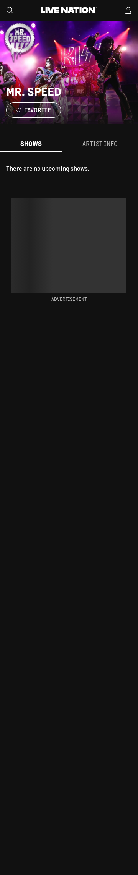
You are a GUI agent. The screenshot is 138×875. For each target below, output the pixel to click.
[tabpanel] (69, 168)
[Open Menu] (128, 10)
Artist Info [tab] (100, 144)
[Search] (10, 10)
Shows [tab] (31, 144)
